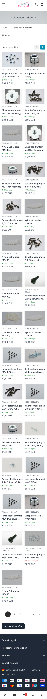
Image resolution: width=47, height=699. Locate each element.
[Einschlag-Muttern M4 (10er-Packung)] (35, 133)
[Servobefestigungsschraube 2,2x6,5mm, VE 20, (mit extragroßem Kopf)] (12, 465)
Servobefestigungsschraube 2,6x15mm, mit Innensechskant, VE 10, (12, 407)
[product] (4, 695)
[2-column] (42, 47)
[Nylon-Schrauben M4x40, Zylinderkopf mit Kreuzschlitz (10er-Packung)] (12, 133)
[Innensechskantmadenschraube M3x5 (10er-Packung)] (12, 355)
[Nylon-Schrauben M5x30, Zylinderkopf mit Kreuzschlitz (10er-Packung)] (12, 243)
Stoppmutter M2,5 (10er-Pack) (34, 517)
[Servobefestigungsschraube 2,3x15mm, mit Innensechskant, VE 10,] (35, 243)
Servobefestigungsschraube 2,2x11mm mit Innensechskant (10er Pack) (35, 556)
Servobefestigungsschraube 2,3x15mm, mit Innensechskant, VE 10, (35, 259)
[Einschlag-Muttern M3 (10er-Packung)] (12, 96)
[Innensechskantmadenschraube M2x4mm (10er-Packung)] (12, 502)
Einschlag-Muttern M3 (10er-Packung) (11, 112)
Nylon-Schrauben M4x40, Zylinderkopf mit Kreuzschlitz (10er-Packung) (11, 149)
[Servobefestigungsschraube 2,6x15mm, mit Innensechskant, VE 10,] (12, 391)
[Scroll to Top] (42, 685)
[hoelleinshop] (23, 4)
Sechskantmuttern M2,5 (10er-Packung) (11, 444)
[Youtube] (13, 674)
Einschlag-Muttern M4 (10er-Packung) (34, 148)
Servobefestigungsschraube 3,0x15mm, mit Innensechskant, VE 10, (35, 185)
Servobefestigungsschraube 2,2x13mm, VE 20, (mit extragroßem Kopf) (35, 444)
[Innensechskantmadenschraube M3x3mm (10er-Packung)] (35, 391)
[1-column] (36, 47)
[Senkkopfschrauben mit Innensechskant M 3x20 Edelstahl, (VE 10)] (35, 355)
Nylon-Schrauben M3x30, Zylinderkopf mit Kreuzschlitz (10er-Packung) (34, 334)
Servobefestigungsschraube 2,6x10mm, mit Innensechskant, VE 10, (12, 222)
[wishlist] (33, 695)
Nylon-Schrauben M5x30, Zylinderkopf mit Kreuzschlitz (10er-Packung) (11, 259)
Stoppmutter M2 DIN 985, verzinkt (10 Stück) (12, 75)
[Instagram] (8, 674)
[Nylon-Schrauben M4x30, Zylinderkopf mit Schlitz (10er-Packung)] (12, 318)
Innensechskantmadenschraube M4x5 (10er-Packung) (35, 481)
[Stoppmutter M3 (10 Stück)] (35, 59)
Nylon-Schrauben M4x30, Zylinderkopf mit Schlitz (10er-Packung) (11, 334)
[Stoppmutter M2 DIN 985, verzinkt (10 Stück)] (12, 59)
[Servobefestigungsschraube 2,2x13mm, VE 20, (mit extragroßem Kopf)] (35, 428)
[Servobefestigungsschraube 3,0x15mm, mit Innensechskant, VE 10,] (35, 169)
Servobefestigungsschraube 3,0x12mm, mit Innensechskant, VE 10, (35, 112)
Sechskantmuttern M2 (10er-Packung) (11, 185)
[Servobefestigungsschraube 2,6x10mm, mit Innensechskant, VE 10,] (12, 206)
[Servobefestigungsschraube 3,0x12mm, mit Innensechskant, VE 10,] (35, 96)
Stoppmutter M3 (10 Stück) (35, 75)
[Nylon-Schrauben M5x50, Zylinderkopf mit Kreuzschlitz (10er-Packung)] (35, 206)
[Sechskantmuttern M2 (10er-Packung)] (12, 169)
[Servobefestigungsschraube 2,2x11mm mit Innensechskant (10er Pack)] (35, 538)
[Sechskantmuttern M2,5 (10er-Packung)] (12, 428)
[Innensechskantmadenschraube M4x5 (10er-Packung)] (35, 465)
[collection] (14, 695)
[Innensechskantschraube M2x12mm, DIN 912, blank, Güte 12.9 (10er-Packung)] (35, 279)
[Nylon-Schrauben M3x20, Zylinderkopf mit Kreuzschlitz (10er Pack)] (12, 279)
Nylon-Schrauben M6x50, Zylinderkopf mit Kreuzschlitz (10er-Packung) (11, 593)
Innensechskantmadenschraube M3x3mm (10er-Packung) (35, 407)
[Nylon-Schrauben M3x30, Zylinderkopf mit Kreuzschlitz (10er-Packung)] (35, 318)
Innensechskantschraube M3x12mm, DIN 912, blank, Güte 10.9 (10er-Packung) (12, 556)
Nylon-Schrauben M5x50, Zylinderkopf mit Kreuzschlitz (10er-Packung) (34, 222)
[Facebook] (3, 674)
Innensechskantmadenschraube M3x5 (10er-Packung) (12, 371)
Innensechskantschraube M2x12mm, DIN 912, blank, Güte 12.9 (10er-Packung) (35, 297)
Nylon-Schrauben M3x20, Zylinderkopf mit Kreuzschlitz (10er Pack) (11, 295)
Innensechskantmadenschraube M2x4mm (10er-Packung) (12, 517)
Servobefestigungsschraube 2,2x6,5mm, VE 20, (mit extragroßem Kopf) (12, 481)
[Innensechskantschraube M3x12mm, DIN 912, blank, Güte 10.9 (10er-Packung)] (12, 538)
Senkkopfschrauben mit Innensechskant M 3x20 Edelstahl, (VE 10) (35, 371)
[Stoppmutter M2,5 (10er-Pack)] (35, 502)
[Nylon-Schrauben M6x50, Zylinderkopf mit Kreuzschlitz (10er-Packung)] (12, 577)
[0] (42, 4)
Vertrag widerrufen (13, 626)
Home (4, 27)
